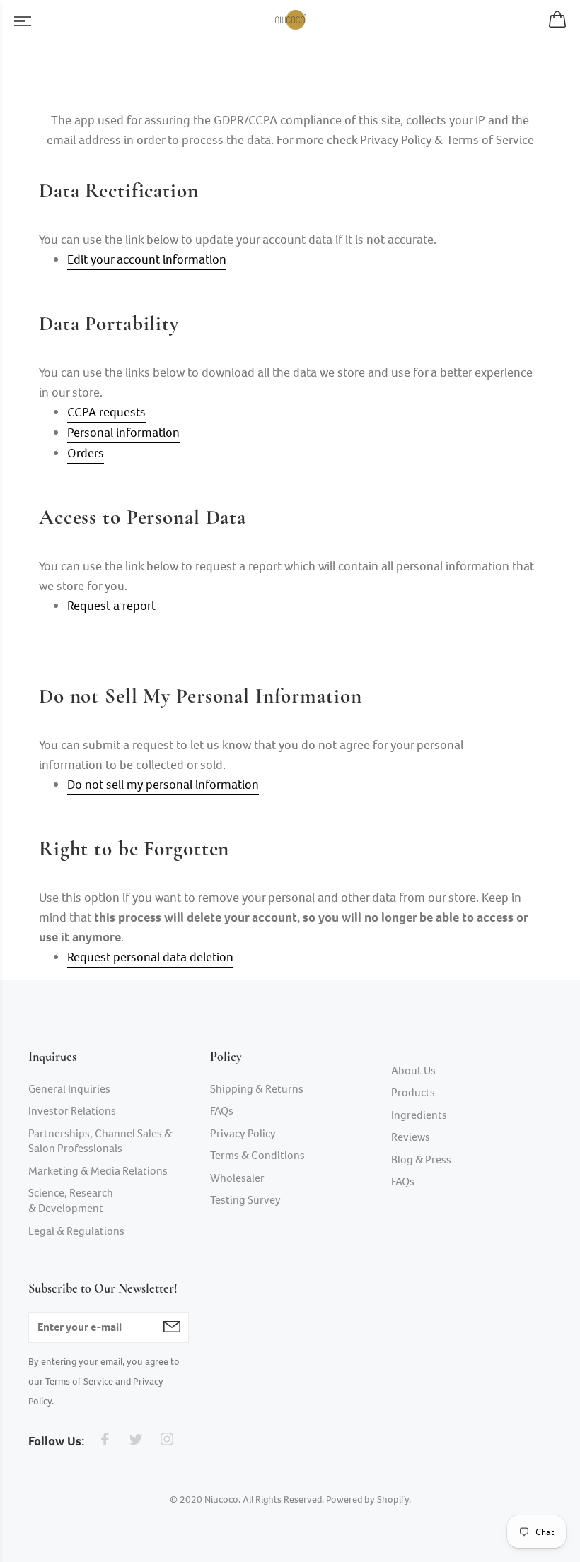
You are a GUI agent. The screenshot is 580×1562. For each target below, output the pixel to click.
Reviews (410, 1136)
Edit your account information (146, 259)
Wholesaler (237, 1177)
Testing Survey (245, 1199)
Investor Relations (72, 1110)
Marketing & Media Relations (98, 1170)
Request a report (111, 605)
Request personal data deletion (150, 957)
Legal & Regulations (76, 1230)
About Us (413, 1070)
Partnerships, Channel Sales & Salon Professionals (100, 1141)
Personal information (123, 432)
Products (413, 1092)
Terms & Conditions (257, 1155)
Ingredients (419, 1115)
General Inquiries (69, 1088)
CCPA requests (106, 412)
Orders (85, 453)
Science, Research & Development (70, 1200)
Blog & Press (421, 1159)
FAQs (221, 1110)
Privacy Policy (243, 1133)
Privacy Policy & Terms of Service (447, 139)
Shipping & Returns (256, 1088)
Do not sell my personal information (163, 784)
